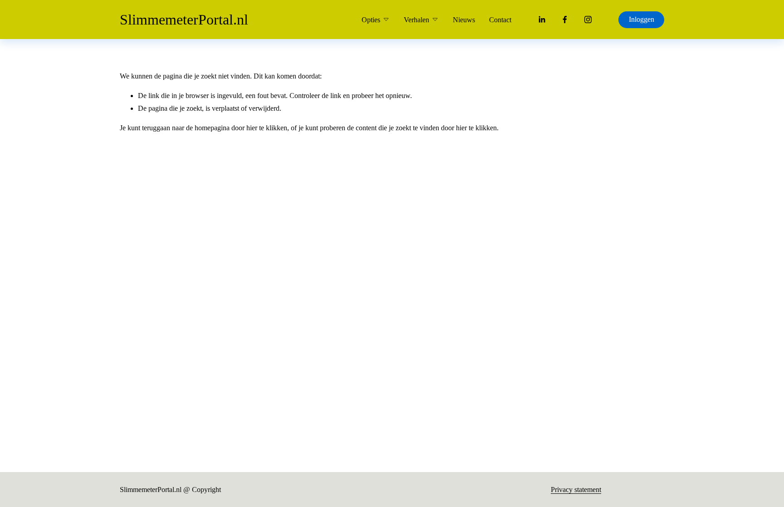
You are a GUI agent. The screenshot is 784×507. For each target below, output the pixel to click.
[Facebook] (564, 19)
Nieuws (464, 20)
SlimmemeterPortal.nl (184, 19)
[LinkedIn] (541, 19)
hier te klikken (266, 128)
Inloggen (641, 19)
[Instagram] (588, 19)
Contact (500, 20)
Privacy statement (576, 489)
